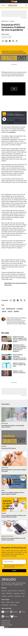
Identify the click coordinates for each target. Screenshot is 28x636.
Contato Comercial (5, 620)
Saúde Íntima (10, 596)
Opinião (8, 602)
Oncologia (3, 596)
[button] (2, 41)
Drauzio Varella (5, 34)
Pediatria (23, 593)
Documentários (4, 605)
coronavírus (12, 132)
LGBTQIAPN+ (9, 593)
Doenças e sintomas (12, 590)
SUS (23, 596)
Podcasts (17, 602)
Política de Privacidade (6, 625)
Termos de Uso (4, 627)
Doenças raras (21, 590)
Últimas (3, 602)
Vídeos (12, 602)
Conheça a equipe (5, 622)
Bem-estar (3, 590)
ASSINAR (14, 570)
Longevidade (16, 593)
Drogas (3, 593)
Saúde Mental (18, 596)
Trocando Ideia (13, 605)
